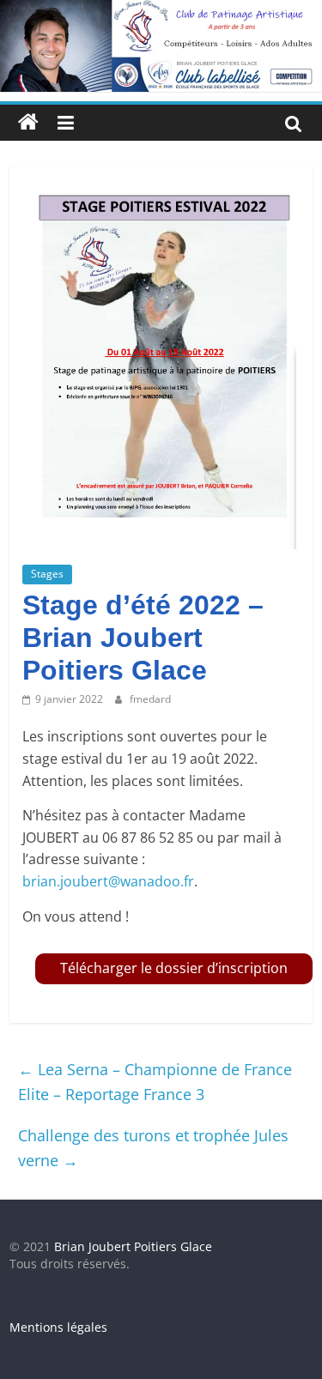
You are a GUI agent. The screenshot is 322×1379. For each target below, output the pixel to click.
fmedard (150, 699)
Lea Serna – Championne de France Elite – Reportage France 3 (155, 1081)
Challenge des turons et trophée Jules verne (153, 1147)
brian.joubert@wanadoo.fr (108, 881)
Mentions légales (58, 1327)
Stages (47, 573)
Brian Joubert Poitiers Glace (133, 1246)
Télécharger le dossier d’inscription (174, 968)
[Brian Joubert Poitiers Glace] (161, 10)
